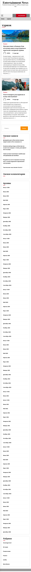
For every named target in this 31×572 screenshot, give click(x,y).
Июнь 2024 (6, 298)
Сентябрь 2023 (7, 336)
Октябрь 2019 (7, 489)
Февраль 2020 (7, 472)
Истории (5, 547)
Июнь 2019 (6, 506)
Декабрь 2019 (7, 481)
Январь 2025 (6, 268)
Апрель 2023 (6, 357)
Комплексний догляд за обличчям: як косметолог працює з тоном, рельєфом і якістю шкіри (14, 147)
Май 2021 (5, 408)
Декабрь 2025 (7, 221)
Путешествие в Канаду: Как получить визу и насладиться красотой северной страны (14, 48)
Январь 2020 (6, 476)
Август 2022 (6, 391)
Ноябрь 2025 (6, 225)
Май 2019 (5, 510)
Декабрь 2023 (7, 323)
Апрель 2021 (6, 413)
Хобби (5, 560)
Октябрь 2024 (7, 281)
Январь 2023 (6, 370)
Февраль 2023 (7, 366)
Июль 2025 (6, 242)
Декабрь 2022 (7, 374)
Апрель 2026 (6, 204)
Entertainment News (15, 2)
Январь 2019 (6, 527)
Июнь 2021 (6, 404)
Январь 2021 (6, 425)
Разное (5, 43)
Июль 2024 (6, 294)
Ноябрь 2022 (6, 379)
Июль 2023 (6, 345)
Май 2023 (5, 353)
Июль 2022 (6, 396)
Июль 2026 (6, 191)
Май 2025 (5, 251)
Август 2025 (6, 238)
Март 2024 (6, 311)
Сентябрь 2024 (7, 285)
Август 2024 (6, 289)
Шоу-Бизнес (6, 564)
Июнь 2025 (6, 247)
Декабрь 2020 (7, 430)
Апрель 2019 (6, 515)
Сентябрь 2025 (7, 234)
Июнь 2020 (6, 455)
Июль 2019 (6, 502)
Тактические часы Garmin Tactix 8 (12, 167)
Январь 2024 (6, 319)
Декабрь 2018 (7, 532)
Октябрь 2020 (7, 438)
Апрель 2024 (6, 306)
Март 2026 (6, 208)
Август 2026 (6, 187)
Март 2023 (6, 362)
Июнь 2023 (6, 349)
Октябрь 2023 (7, 332)
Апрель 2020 (6, 464)
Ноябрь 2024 (6, 276)
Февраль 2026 (7, 213)
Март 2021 (6, 417)
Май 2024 (5, 302)
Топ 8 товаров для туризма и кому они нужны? (14, 95)
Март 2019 (6, 519)
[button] (14, 15)
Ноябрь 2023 (6, 328)
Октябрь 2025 (7, 230)
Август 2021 (6, 400)
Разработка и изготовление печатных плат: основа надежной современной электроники (14, 161)
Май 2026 (5, 200)
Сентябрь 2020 (7, 442)
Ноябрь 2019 (6, 485)
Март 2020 (6, 468)
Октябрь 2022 (7, 383)
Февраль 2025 (7, 264)
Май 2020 (5, 459)
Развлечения (6, 551)
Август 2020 (6, 447)
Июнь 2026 (6, 196)
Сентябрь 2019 (7, 493)
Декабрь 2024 (7, 272)
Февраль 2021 (7, 421)
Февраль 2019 (7, 523)
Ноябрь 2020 (6, 434)
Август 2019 (6, 498)
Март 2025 (6, 259)
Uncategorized (7, 543)
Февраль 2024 (7, 315)
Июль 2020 (6, 451)
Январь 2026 (6, 217)
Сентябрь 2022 (7, 387)
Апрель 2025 (6, 255)
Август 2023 (6, 340)
